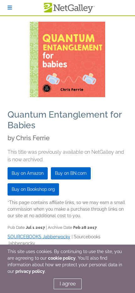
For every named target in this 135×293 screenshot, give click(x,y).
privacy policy (30, 271)
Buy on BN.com (71, 173)
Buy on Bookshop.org (33, 189)
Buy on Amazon (28, 173)
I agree (68, 284)
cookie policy (62, 258)
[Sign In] (10, 8)
